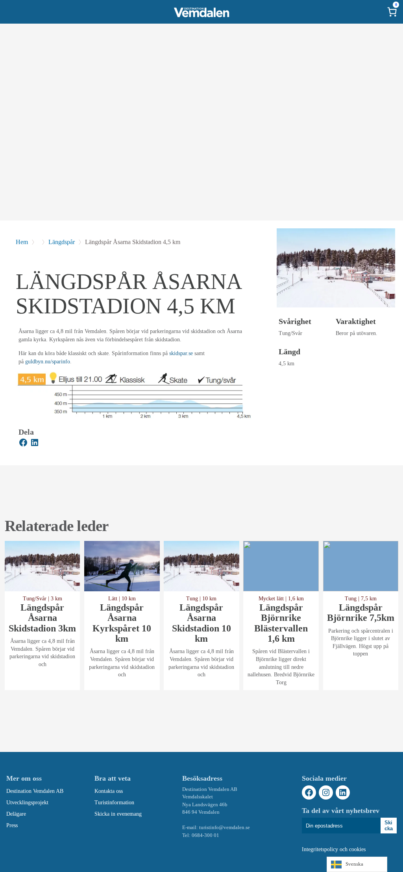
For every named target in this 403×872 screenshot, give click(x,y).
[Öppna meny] (11, 12)
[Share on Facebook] (23, 444)
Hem (22, 242)
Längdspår (61, 242)
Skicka (389, 825)
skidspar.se (181, 353)
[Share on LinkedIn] (34, 444)
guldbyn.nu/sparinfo (47, 362)
